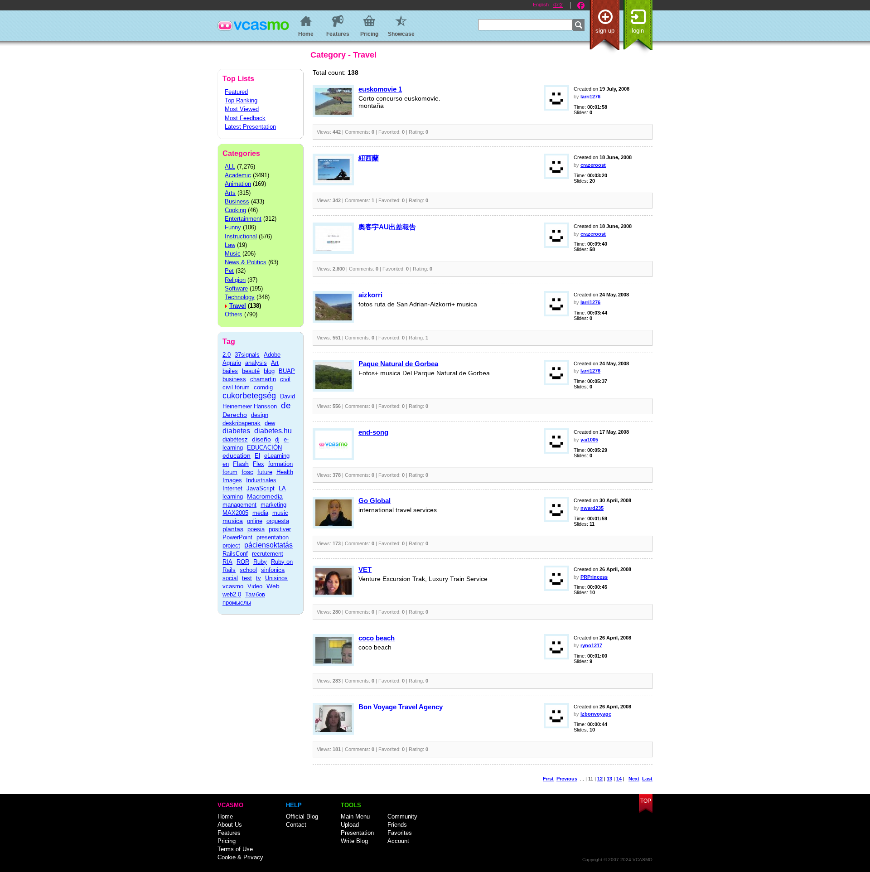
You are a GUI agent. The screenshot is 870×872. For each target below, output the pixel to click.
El (257, 455)
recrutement (267, 553)
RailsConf (235, 553)
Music (233, 253)
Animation (238, 183)
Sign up (604, 30)
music (280, 512)
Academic (238, 175)
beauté (251, 371)
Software (236, 288)
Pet (229, 270)
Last (647, 778)
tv (258, 578)
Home (225, 816)
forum (229, 472)
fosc (247, 471)
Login (638, 30)
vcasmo (232, 586)
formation (280, 463)
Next (633, 778)
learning (232, 496)
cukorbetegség (249, 395)
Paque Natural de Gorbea (398, 364)
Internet (232, 488)
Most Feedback (245, 118)
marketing (273, 504)
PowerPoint (237, 537)
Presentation (357, 832)
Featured (236, 91)
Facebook (581, 5)
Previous (566, 778)
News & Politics (245, 262)
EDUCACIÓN (264, 447)
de (286, 405)
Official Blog (302, 816)
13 (609, 778)
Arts (230, 192)
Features (229, 832)
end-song (373, 432)
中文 (558, 5)
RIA (227, 561)
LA (282, 488)
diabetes (236, 431)
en (225, 463)
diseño (261, 439)
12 (600, 778)
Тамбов (255, 594)
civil (285, 379)
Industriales (261, 480)
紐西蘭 (368, 158)
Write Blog (354, 841)
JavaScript (260, 488)
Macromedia (265, 496)
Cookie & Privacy (240, 857)
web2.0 (231, 594)
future (264, 472)
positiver (280, 529)
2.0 (226, 354)
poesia (256, 529)
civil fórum (236, 387)
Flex (258, 463)
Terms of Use (235, 849)
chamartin (263, 379)
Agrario (231, 362)
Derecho (234, 414)
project (231, 545)
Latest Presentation (250, 126)
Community (402, 816)
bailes (230, 371)
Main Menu (355, 816)
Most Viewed (242, 109)
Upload (350, 824)
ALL (230, 166)
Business (237, 201)
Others (233, 314)
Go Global (374, 500)
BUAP (287, 371)
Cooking (235, 210)
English (541, 4)
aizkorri (370, 295)
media (260, 512)
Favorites (399, 832)
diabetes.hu (273, 431)
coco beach (376, 638)
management (239, 504)
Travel (237, 305)
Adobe (272, 354)
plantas (232, 529)
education (236, 455)
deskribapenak (241, 423)
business (234, 379)
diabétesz (235, 439)
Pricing (227, 841)
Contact (296, 824)
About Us (230, 824)
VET (365, 569)
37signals (247, 354)
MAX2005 (235, 512)
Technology (240, 297)
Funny (233, 227)
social (230, 578)
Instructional (241, 236)
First (548, 778)
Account (398, 841)
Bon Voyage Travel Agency (400, 707)
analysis (256, 362)
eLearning (277, 455)
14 (619, 778)
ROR (243, 561)
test (247, 578)
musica (232, 520)
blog (269, 371)
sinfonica (273, 570)
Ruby (260, 561)
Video (254, 586)
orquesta (277, 521)
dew (270, 423)
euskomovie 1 (380, 89)
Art (275, 362)
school (248, 570)
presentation (272, 537)
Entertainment (243, 218)
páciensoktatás (268, 545)
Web (273, 586)
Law (230, 245)
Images (232, 480)
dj (277, 439)
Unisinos (276, 578)
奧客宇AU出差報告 (387, 227)
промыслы (236, 602)
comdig (263, 387)
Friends (397, 824)
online (254, 521)
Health (284, 472)
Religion (235, 279)
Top (645, 801)
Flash (241, 463)
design (259, 415)
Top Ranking (241, 100)
